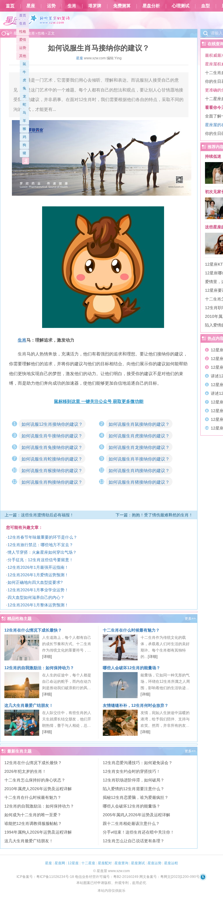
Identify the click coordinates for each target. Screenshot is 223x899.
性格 (22, 32)
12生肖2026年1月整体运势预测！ (38, 605)
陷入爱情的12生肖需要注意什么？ (133, 788)
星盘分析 (151, 5)
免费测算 (122, 5)
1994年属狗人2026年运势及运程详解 (38, 832)
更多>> (190, 619)
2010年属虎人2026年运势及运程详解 (38, 788)
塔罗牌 (94, 5)
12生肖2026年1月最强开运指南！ (38, 567)
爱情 (22, 40)
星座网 (60, 863)
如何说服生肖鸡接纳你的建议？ (139, 470)
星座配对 (105, 863)
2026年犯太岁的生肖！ (25, 771)
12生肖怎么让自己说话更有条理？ (133, 841)
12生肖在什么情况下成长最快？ (33, 630)
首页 (10, 5)
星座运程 (171, 863)
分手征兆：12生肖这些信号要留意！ (40, 559)
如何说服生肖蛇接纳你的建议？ (51, 458)
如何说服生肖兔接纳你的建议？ (51, 447)
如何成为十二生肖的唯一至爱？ (32, 814)
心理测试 (180, 5)
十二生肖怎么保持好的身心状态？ (34, 780)
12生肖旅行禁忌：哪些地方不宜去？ (40, 544)
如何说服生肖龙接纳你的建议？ (139, 447)
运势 (51, 5)
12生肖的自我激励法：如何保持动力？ (39, 667)
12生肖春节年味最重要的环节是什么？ (42, 537)
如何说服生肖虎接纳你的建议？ (139, 435)
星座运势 (154, 863)
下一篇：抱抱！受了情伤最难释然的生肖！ (154, 515)
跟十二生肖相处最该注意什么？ (131, 823)
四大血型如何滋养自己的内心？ (36, 597)
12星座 (73, 863)
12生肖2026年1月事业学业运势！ (38, 590)
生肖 (72, 5)
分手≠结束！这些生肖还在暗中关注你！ (138, 832)
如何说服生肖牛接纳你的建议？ (51, 435)
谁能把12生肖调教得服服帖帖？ (33, 823)
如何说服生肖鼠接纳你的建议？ (139, 424)
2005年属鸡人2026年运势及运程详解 (136, 814)
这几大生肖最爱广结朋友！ (28, 705)
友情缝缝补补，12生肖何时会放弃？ (135, 705)
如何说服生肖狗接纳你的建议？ (51, 482)
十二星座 (88, 863)
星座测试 (138, 863)
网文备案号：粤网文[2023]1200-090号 (169, 877)
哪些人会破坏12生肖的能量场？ (131, 667)
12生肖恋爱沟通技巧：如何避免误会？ (137, 762)
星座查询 (121, 863)
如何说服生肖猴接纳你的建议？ (51, 470)
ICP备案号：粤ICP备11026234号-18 (45, 877)
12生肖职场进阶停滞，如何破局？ (133, 780)
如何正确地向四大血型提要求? (35, 582)
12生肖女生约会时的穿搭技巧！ (131, 771)
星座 (30, 5)
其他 (22, 56)
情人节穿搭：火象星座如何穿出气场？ (42, 552)
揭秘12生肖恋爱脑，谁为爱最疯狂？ (135, 797)
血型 (205, 5)
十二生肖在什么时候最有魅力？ (131, 630)
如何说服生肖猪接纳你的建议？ (139, 482)
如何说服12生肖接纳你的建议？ (52, 424)
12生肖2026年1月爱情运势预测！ (38, 575)
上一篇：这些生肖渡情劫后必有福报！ (39, 515)
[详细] (47, 656)
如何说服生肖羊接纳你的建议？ (139, 458)
